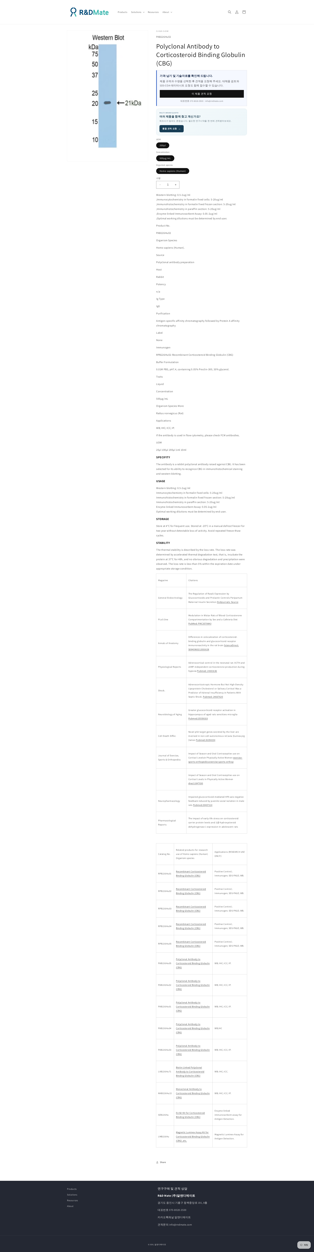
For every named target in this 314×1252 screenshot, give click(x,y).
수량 (158, 178)
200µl (163, 145)
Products (72, 1188)
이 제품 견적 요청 (202, 93)
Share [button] (163, 1162)
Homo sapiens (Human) (173, 171)
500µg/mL (165, 158)
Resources (72, 1200)
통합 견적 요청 (171, 128)
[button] (137, 12)
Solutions (72, 1194)
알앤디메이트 (160, 1244)
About (70, 1206)
